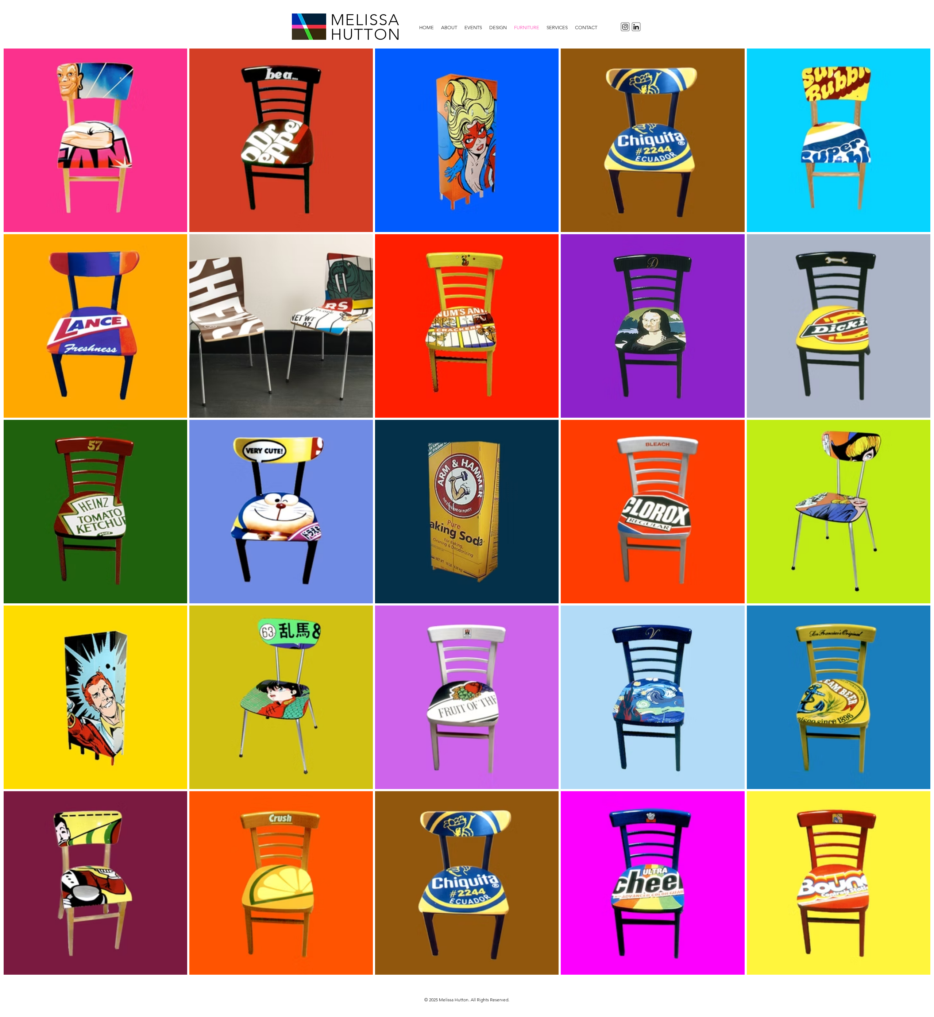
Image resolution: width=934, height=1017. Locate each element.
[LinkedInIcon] (637, 26)
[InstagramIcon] (624, 26)
